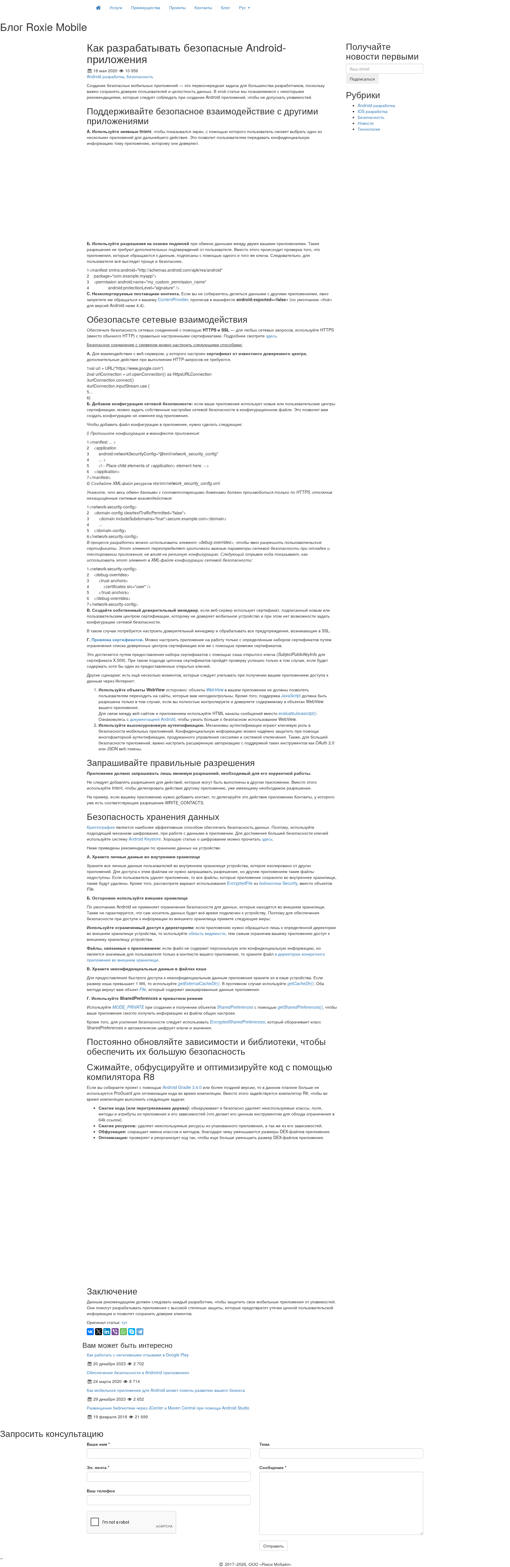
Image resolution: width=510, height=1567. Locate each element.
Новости (366, 123)
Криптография (101, 827)
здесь (271, 336)
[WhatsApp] (123, 1331)
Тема (264, 1444)
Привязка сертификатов (117, 639)
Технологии (369, 129)
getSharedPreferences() (300, 1007)
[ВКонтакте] (90, 1331)
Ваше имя (98, 1444)
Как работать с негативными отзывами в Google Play (138, 1355)
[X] (98, 1331)
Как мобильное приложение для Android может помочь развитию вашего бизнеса (166, 1390)
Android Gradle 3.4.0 (182, 1087)
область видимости (207, 933)
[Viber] (115, 1331)
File (142, 989)
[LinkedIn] (106, 1331)
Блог (225, 7)
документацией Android (152, 719)
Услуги (115, 7)
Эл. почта (98, 1467)
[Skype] (131, 1331)
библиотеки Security (278, 883)
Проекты (177, 7)
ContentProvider (173, 299)
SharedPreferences (235, 1007)
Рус (243, 7)
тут (124, 1322)
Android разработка (105, 76)
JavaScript (291, 695)
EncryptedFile (240, 883)
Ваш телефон (101, 1491)
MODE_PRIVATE (128, 1007)
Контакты (203, 7)
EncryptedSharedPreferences (237, 1022)
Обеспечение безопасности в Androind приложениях (138, 1372)
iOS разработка (373, 111)
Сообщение (272, 1467)
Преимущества (145, 7)
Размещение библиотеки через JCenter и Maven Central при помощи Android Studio (168, 1408)
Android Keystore (145, 839)
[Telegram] (139, 1331)
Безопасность (140, 76)
